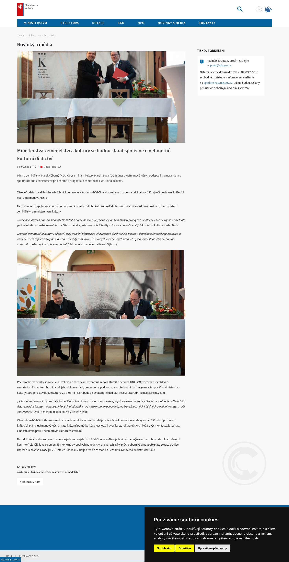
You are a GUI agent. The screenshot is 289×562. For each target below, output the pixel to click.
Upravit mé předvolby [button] (212, 548)
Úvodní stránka (26, 35)
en (259, 9)
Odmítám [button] (185, 548)
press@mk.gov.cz (220, 65)
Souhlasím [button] (164, 548)
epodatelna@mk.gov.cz (218, 83)
